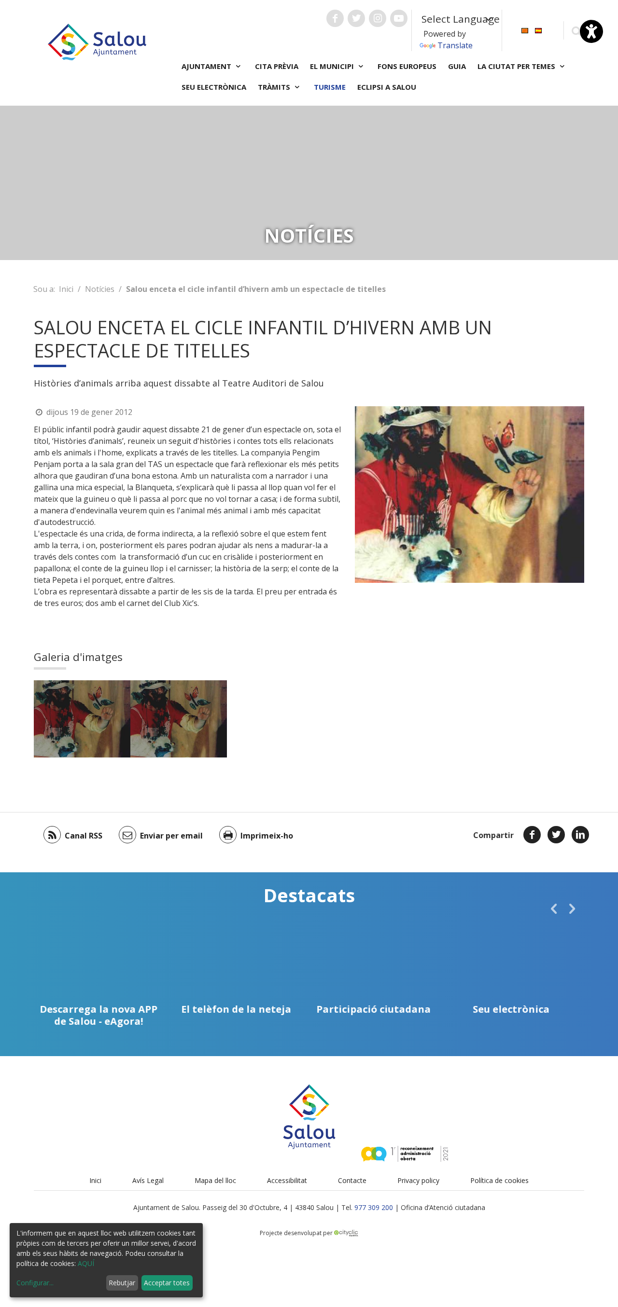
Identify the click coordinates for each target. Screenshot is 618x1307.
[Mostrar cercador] (576, 31)
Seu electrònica (214, 87)
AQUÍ (86, 1263)
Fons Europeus (407, 66)
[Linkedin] (580, 834)
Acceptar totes (167, 1282)
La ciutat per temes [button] (517, 66)
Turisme (330, 87)
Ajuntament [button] (207, 66)
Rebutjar (122, 1282)
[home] (97, 41)
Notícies (99, 289)
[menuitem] (525, 30)
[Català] (524, 29)
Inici (66, 289)
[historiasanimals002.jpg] (82, 718)
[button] (553, 908)
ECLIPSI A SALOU (386, 87)
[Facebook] (532, 834)
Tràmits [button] (275, 87)
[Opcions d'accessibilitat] (591, 31)
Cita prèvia (276, 66)
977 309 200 (373, 1207)
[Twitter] (556, 834)
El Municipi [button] (333, 66)
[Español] (538, 29)
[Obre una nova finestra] (335, 18)
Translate (455, 45)
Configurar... (35, 1282)
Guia (457, 66)
